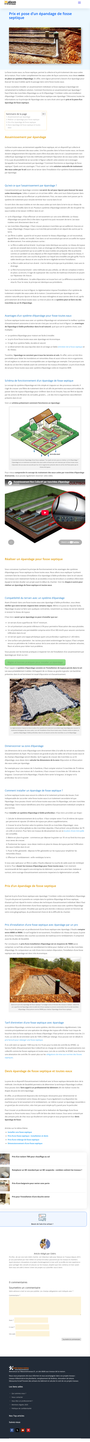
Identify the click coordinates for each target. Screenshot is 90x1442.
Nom (11, 1320)
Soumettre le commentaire (71, 1339)
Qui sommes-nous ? (19, 1393)
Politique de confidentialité (21, 1408)
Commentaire (14, 1295)
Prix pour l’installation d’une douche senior (31, 1196)
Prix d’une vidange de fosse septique (23, 1139)
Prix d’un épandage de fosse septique (22, 122)
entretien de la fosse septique (70, 347)
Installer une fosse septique (20, 1132)
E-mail (12, 1327)
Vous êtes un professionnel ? (22, 1401)
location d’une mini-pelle (74, 831)
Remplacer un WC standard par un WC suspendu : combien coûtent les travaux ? (47, 1170)
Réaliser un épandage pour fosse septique (23, 119)
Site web (12, 1334)
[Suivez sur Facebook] (12, 1430)
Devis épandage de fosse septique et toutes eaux (24, 126)
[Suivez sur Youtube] (23, 1430)
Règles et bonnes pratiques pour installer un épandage (35, 662)
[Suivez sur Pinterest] (28, 1430)
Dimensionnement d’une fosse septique (25, 1143)
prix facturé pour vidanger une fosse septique (24, 1040)
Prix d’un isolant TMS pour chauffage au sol (31, 1156)
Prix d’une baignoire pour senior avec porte (31, 1183)
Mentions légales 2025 (20, 1405)
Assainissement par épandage (19, 117)
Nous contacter (17, 1397)
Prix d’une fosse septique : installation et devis (28, 1136)
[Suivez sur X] (17, 1430)
